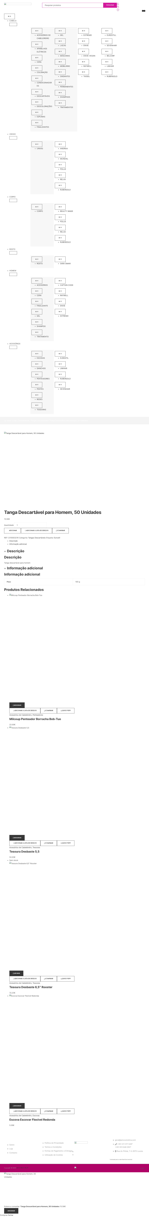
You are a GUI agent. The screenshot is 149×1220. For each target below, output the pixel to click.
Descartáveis (23, 420)
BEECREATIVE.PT (22, 1168)
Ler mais (17, 973)
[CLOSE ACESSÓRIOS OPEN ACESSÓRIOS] (13, 347)
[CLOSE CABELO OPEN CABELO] (13, 24)
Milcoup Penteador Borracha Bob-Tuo (35, 719)
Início (9, 420)
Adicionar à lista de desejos (37, 530)
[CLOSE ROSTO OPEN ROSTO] (13, 252)
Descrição (13, 541)
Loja (15, 420)
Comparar (61, 530)
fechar (10, 1215)
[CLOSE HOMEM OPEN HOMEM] (13, 274)
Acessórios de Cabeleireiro (20, 715)
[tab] (77, 540)
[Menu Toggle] (9, 16)
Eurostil (57, 538)
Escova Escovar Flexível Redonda (32, 1119)
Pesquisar (110, 5)
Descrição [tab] (15, 551)
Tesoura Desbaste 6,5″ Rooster (30, 987)
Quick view (66, 710)
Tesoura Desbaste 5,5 (24, 851)
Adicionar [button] (17, 705)
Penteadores (38, 715)
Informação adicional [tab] (25, 568)
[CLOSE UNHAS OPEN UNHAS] (13, 137)
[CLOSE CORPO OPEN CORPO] (13, 200)
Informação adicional (18, 544)
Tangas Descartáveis (39, 420)
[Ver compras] (118, 7)
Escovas (36, 1115)
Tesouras (36, 847)
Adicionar (13, 530)
